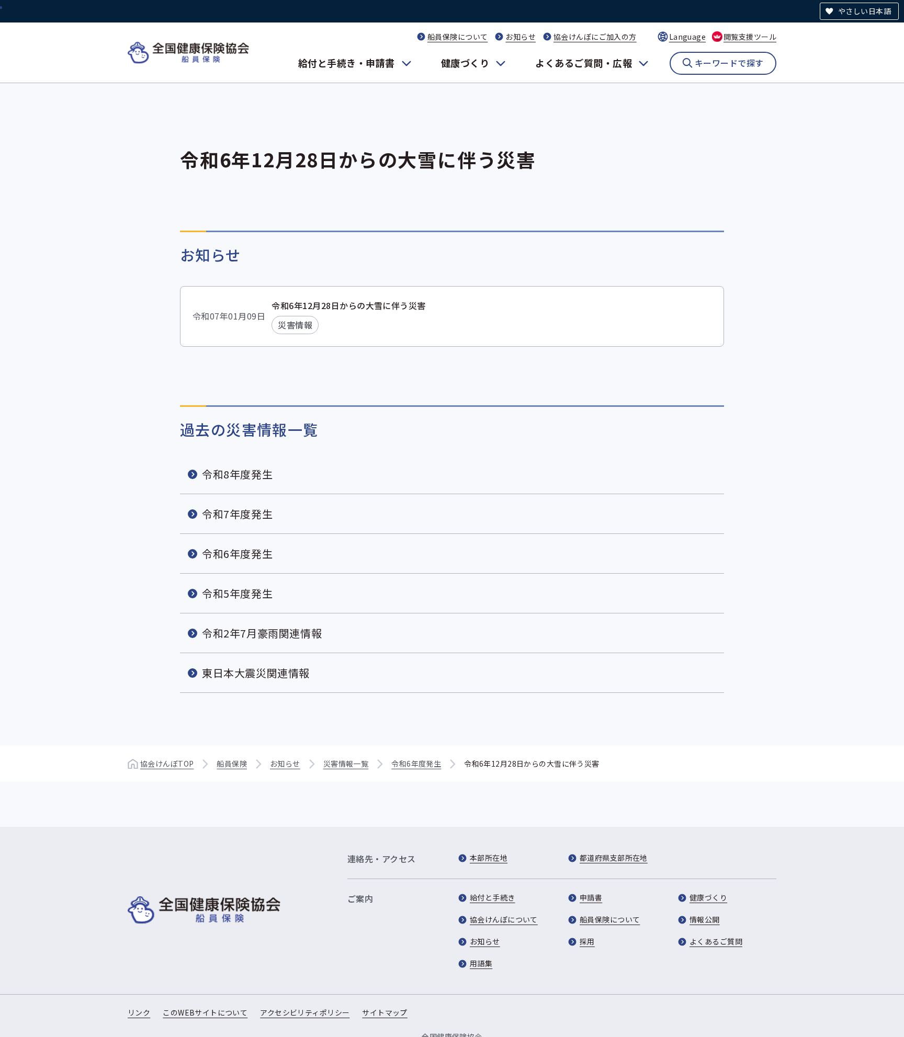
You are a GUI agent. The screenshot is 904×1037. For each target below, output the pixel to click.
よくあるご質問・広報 (583, 63)
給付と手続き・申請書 (346, 63)
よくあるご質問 (716, 941)
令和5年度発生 (237, 593)
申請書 (591, 897)
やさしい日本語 (864, 11)
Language (687, 36)
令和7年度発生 (237, 513)
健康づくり (465, 63)
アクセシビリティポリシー (304, 1012)
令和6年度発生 (237, 553)
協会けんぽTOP (167, 763)
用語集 (481, 963)
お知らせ (520, 36)
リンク (139, 1012)
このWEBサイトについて (205, 1012)
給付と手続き (492, 897)
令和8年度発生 (237, 474)
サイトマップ (385, 1012)
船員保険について (457, 36)
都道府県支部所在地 (614, 857)
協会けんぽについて (504, 919)
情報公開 (705, 919)
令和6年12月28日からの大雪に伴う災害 (349, 305)
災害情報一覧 (346, 763)
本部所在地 (488, 857)
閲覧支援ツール (750, 36)
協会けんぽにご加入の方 (595, 36)
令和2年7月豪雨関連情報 (262, 633)
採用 (587, 941)
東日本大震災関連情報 (256, 672)
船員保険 (232, 763)
